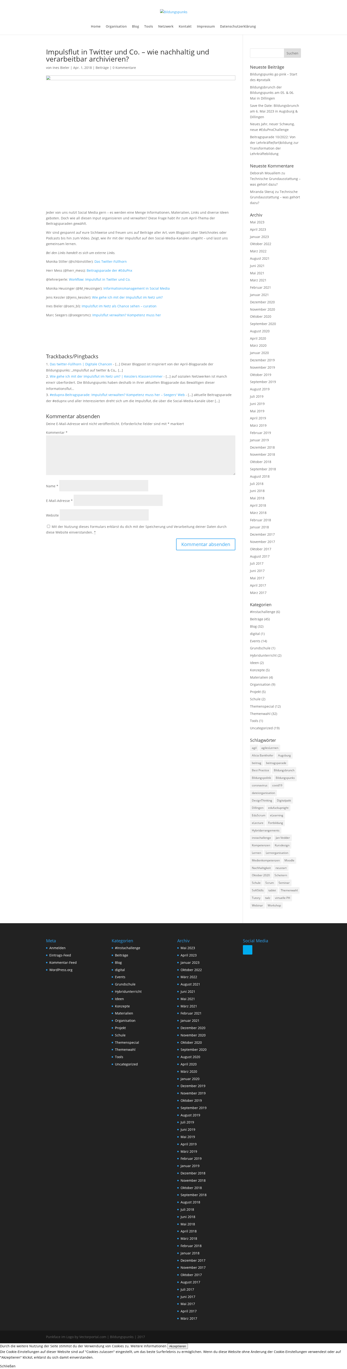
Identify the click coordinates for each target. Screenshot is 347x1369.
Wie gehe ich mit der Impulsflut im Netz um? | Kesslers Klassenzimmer (106, 376)
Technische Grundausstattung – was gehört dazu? (275, 197)
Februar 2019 (260, 432)
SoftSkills (258, 890)
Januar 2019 (259, 440)
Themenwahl (260, 713)
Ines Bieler (61, 67)
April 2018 (258, 505)
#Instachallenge (262, 611)
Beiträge (102, 67)
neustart (281, 868)
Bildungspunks (285, 778)
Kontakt (185, 27)
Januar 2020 (259, 353)
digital (255, 633)
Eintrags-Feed (60, 955)
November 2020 (262, 309)
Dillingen (257, 808)
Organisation (116, 27)
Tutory (256, 898)
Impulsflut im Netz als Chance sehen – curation (119, 306)
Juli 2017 (256, 563)
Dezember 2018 (262, 447)
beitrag (256, 763)
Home (96, 27)
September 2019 (263, 382)
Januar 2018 (259, 527)
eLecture (257, 823)
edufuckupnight (278, 808)
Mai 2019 (257, 411)
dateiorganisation (263, 793)
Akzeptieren (177, 1346)
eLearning (276, 815)
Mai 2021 (257, 273)
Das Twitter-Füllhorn (110, 261)
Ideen (254, 662)
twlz (267, 898)
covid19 (277, 785)
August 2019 (260, 389)
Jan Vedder (283, 838)
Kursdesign (282, 845)
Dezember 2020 (262, 302)
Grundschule (260, 648)
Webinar (257, 905)
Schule (255, 699)
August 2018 (260, 476)
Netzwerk (166, 27)
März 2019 (258, 425)
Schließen (8, 1366)
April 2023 (258, 229)
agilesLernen (269, 748)
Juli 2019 (256, 396)
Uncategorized (261, 728)
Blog (135, 27)
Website (52, 515)
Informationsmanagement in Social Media (136, 288)
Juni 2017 (257, 570)
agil (254, 748)
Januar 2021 (259, 294)
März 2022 (258, 251)
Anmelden (57, 948)
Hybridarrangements (265, 830)
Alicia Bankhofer (262, 755)
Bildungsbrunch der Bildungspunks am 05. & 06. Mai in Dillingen (272, 93)
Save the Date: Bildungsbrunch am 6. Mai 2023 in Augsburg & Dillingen (274, 111)
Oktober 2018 (260, 461)
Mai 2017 (257, 578)
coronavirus (259, 785)
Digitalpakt (284, 800)
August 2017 (260, 556)
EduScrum (258, 815)
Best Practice (260, 770)
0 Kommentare (124, 67)
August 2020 (260, 331)
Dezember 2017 (262, 534)
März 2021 (258, 280)
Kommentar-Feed (63, 962)
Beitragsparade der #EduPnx (109, 270)
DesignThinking (262, 800)
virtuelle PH (282, 898)
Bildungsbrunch (284, 770)
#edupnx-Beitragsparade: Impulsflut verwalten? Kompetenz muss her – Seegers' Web (117, 394)
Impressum (206, 27)
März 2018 (258, 512)
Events (255, 641)
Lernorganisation (277, 853)
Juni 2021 (257, 265)
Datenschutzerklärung (238, 27)
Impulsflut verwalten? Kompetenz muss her (126, 315)
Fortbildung (275, 823)
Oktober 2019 (260, 374)
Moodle (289, 860)
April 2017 (258, 585)
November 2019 (262, 367)
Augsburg (284, 755)
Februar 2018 (260, 520)
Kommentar (57, 432)
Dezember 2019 (262, 360)
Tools (148, 27)
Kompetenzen (261, 845)
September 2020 (263, 323)
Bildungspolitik (261, 778)
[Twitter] (247, 950)
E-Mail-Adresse (59, 500)
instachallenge (261, 838)
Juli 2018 (256, 483)
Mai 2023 (257, 222)
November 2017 (262, 541)
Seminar (284, 883)
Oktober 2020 (260, 316)
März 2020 (258, 345)
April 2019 (258, 418)
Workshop (274, 905)
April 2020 (258, 338)
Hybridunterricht (263, 655)
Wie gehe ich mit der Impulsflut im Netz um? (127, 297)
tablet (272, 890)
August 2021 (260, 258)
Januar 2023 (259, 236)
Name (52, 486)
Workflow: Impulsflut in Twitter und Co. (100, 279)
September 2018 (263, 469)
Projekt (255, 691)
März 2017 (258, 592)
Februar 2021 (260, 287)
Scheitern (281, 875)
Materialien (259, 677)
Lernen (256, 853)
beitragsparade (276, 763)
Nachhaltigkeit (261, 868)
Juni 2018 (257, 490)
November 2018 (262, 454)
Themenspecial (262, 706)
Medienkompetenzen (266, 860)
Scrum (269, 883)
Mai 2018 (257, 498)
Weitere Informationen (148, 1346)
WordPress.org (60, 970)
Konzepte (257, 670)
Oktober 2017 (260, 549)
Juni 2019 (257, 403)
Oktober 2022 (260, 244)
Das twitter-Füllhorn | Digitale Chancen (81, 364)
